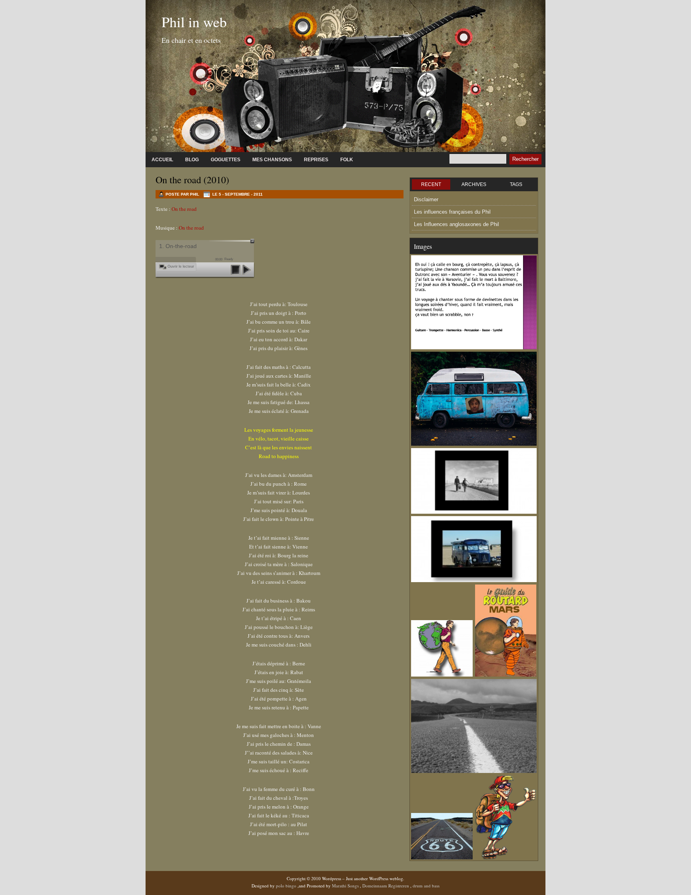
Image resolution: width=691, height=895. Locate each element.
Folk (346, 159)
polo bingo (287, 886)
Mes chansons (272, 159)
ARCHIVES (473, 184)
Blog (192, 159)
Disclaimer (426, 199)
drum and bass (426, 886)
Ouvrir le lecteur (181, 266)
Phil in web (194, 21)
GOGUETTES (225, 159)
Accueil (162, 159)
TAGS (516, 184)
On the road (184, 208)
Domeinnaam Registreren (386, 886)
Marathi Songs (346, 886)
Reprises (316, 159)
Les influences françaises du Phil (452, 212)
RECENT (431, 184)
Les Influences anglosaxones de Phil (456, 224)
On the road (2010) (192, 179)
